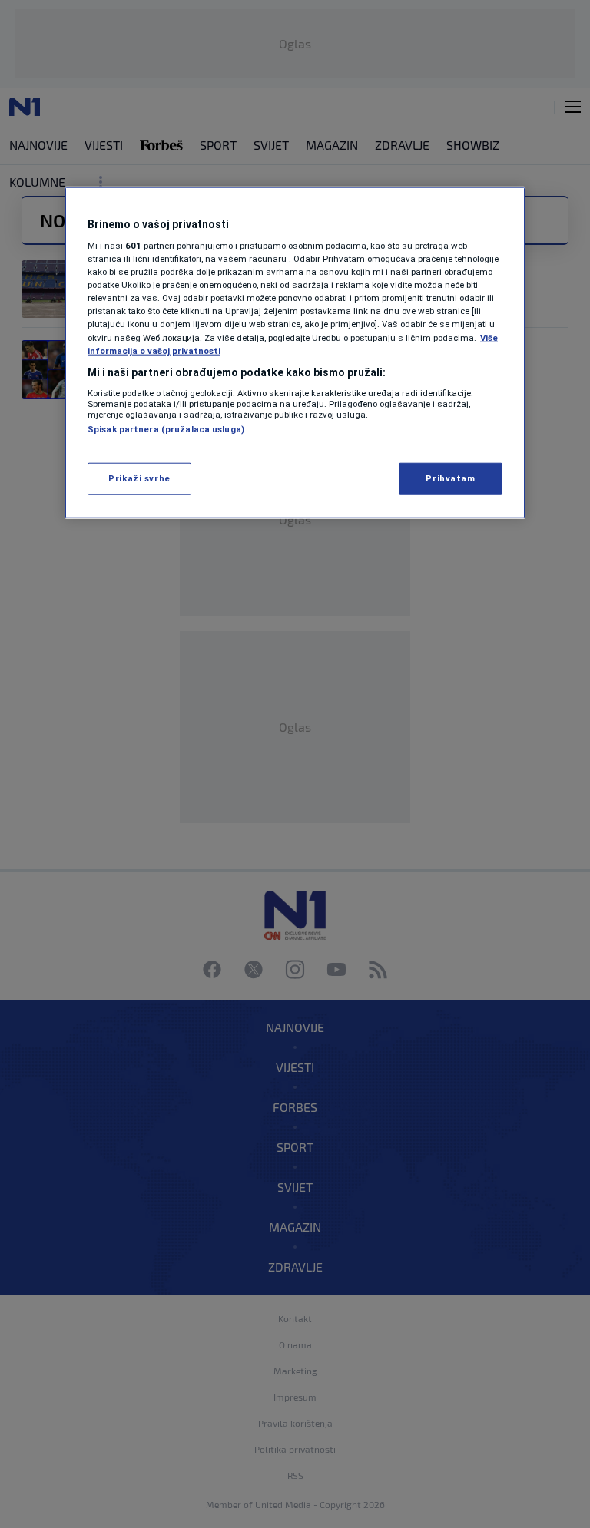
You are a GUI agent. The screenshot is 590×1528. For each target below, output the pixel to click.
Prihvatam (450, 477)
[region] (295, 352)
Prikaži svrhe (139, 477)
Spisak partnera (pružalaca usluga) (166, 429)
